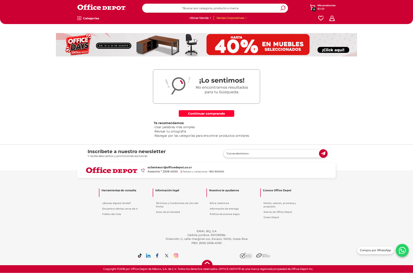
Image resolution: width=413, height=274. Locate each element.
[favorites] (321, 18)
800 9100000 (217, 171)
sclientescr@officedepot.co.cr (170, 167)
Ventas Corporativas (230, 18)
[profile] (332, 18)
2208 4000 (170, 171)
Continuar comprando (206, 113)
